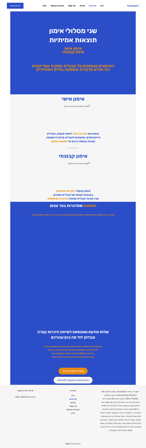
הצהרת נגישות (57, 5)
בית (102, 5)
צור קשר (72, 5)
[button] (15, 6)
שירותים (92, 5)
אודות (82, 5)
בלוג (45, 5)
